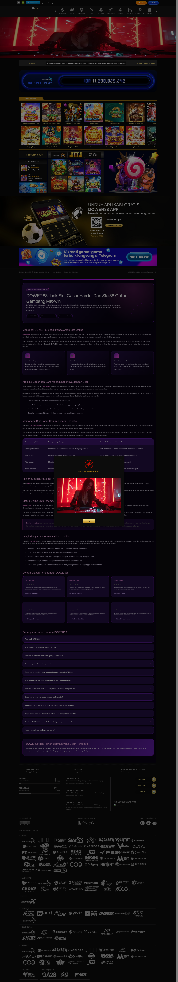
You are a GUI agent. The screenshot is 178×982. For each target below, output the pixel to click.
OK (89, 521)
